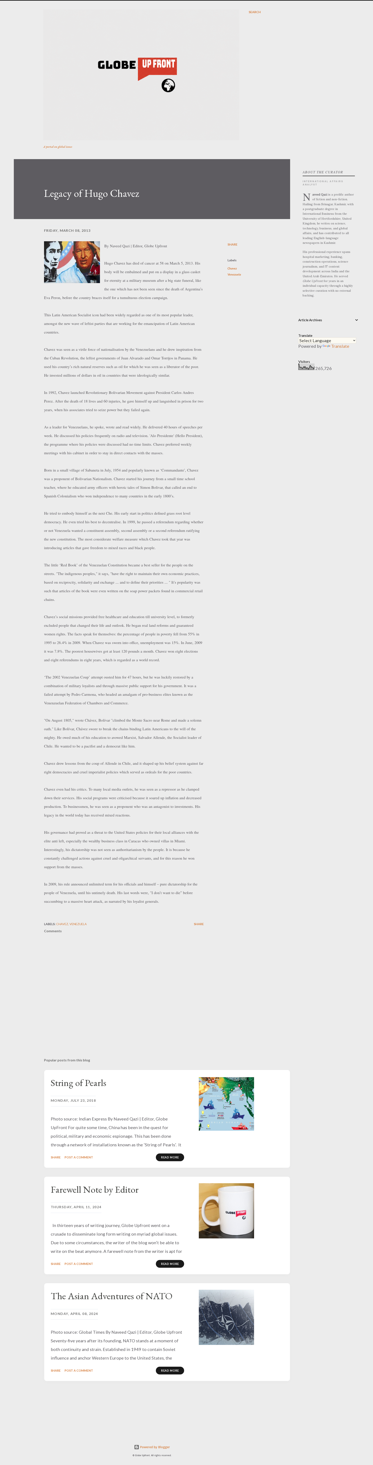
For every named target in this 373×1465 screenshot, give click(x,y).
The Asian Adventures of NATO (111, 1296)
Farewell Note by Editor (95, 1189)
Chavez (232, 268)
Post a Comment (79, 1157)
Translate (340, 346)
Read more (170, 1157)
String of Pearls (78, 1082)
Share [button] (232, 244)
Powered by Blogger (154, 1447)
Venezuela (234, 274)
